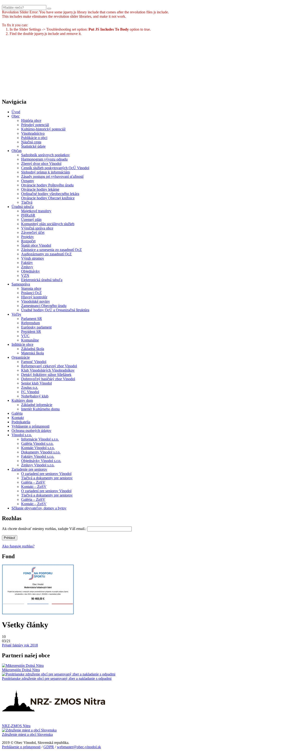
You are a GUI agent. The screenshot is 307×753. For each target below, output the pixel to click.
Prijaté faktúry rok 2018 (20, 645)
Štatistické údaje (33, 146)
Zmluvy (27, 267)
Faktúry (27, 263)
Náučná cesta (31, 142)
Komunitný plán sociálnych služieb (47, 224)
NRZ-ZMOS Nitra (16, 726)
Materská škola (32, 353)
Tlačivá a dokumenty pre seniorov (47, 478)
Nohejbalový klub (34, 396)
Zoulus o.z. (29, 387)
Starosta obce (31, 288)
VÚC (25, 336)
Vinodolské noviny (35, 301)
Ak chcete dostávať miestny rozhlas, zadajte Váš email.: (44, 529)
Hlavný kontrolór (34, 297)
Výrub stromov (32, 258)
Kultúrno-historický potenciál (43, 129)
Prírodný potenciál (35, 125)
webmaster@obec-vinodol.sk (79, 747)
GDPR (48, 747)
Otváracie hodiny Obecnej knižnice (48, 198)
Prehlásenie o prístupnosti (21, 747)
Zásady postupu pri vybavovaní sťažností (52, 176)
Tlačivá (26, 202)
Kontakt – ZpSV (34, 487)
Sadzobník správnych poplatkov (45, 155)
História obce (31, 120)
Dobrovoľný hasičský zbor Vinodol (48, 379)
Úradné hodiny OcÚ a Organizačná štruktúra (55, 310)
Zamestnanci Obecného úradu (43, 306)
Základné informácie (36, 405)
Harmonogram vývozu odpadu (44, 159)
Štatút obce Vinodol (36, 245)
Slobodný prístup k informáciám (45, 172)
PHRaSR (28, 215)
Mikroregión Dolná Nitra (21, 670)
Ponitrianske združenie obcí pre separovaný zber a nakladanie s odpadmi (57, 678)
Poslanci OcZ (31, 293)
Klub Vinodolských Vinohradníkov (48, 370)
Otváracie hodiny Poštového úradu (47, 185)
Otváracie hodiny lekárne (40, 189)
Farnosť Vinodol (33, 362)
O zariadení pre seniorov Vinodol (46, 474)
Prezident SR (31, 331)
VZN (25, 275)
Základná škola (32, 349)
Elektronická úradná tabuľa (41, 280)
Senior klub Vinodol (36, 383)
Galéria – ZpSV (33, 482)
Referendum (30, 323)
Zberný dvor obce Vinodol (41, 164)
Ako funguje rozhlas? (18, 546)
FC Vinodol (30, 392)
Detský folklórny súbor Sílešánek (46, 375)
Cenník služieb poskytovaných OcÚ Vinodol (55, 168)
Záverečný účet (32, 232)
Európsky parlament (36, 327)
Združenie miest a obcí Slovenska (27, 734)
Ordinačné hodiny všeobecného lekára (50, 194)
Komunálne (30, 340)
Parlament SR (31, 319)
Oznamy (27, 181)
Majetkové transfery (36, 211)
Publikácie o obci (34, 138)
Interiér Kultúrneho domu (40, 409)
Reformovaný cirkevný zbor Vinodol (49, 366)
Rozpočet (28, 241)
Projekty (27, 237)
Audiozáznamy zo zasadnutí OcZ (46, 254)
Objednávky (30, 271)
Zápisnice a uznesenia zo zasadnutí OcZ (51, 250)
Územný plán (31, 220)
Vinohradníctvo (33, 133)
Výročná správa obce (37, 228)
